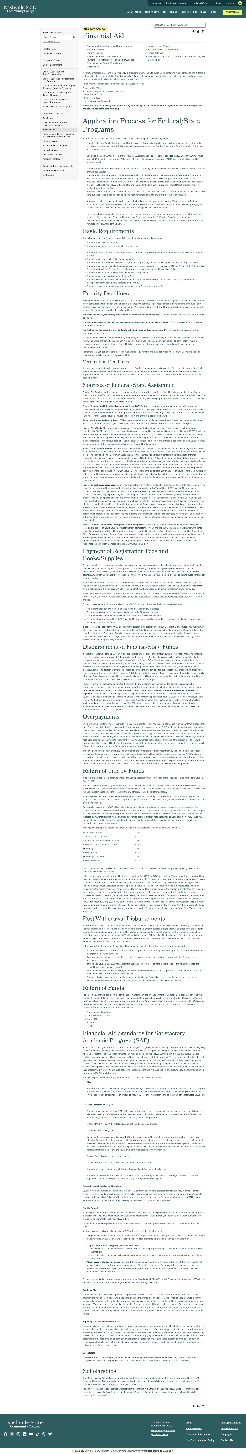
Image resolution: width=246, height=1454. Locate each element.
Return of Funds (155, 53)
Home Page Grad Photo (54, 171)
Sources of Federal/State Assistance (104, 56)
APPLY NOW (232, 12)
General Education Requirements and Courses (58, 80)
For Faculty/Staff (201, 3)
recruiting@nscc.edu (163, 1431)
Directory (229, 3)
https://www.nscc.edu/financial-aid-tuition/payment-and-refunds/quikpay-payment (149, 597)
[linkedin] (25, 1434)
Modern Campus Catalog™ (158, 1451)
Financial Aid (49, 130)
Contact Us (227, 1440)
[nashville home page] (25, 1424)
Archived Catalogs (51, 159)
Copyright (226, 1434)
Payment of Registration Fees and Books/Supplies (110, 60)
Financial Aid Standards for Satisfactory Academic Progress (176, 56)
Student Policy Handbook (55, 146)
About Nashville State (53, 114)
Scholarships (154, 60)
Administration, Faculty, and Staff (58, 166)
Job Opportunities (231, 1423)
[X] (12, 1434)
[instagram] (18, 1434)
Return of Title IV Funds (159, 46)
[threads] (43, 1434)
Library (217, 3)
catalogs (80, 1451)
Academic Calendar (52, 54)
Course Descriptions (52, 65)
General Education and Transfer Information (53, 73)
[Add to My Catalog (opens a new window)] (194, 31)
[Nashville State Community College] (20, 9)
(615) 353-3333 (159, 1435)
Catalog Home (50, 49)
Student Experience (194, 12)
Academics (134, 12)
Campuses (156, 3)
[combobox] (180, 25)
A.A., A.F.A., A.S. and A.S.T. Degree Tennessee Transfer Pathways (59, 87)
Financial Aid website (173, 1389)
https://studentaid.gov (115, 461)
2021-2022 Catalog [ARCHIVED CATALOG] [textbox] (171, 25)
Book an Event (194, 1428)
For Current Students (177, 3)
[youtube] (31, 1434)
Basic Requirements (96, 50)
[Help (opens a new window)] (203, 31)
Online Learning (50, 150)
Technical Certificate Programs (57, 107)
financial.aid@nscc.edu (100, 101)
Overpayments (93, 67)
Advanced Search (51, 42)
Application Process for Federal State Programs (109, 46)
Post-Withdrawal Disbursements (163, 50)
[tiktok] (37, 1434)
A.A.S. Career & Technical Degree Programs (55, 101)
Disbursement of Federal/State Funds (104, 63)
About (215, 12)
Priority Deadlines (95, 53)
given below (126, 269)
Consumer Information (198, 1434)
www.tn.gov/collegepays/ (95, 1395)
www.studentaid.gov (174, 143)
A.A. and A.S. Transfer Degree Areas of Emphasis (57, 94)
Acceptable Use (229, 1428)
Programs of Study (52, 60)
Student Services (51, 141)
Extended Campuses (52, 155)
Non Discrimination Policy (200, 1440)
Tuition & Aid (170, 12)
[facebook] (5, 1434)
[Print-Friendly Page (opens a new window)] (198, 31)
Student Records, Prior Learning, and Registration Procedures (58, 135)
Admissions (152, 12)
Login (189, 1423)
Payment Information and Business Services (55, 124)
